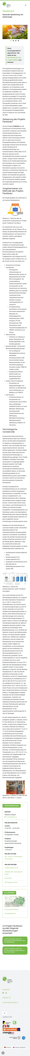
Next (29, 32)
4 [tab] (18, 40)
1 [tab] (10, 40)
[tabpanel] (15, 32)
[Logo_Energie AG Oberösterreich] (8, 1032)
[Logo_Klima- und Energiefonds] (24, 1037)
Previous (1, 32)
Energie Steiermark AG (11, 868)
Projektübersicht (11, 913)
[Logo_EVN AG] (6, 1025)
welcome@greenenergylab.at (10, 1002)
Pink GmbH (8, 878)
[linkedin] (6, 993)
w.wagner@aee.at (11, 817)
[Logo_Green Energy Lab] (6, 2)
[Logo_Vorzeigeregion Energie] (14, 1037)
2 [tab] (13, 40)
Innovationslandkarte (12, 909)
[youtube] (3, 993)
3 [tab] (15, 40)
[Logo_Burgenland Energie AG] (6, 1021)
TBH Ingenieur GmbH (11, 882)
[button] (3, 1053)
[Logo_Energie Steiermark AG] (14, 1021)
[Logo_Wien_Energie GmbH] (11, 1028)
